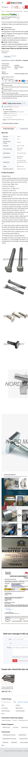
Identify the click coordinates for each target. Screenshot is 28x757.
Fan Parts (15, 727)
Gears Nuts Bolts (23, 738)
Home (3, 11)
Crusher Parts (24, 727)
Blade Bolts (14, 742)
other (3, 705)
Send (15, 660)
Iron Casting (4, 708)
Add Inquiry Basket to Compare (10, 123)
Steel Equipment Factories (9, 735)
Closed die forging (20, 711)
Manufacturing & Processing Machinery (14, 11)
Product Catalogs (23, 702)
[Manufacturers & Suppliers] (14, 2)
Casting (17, 705)
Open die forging (5, 711)
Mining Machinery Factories (9, 738)
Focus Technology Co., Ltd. (19, 750)
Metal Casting (19, 708)
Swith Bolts (5, 742)
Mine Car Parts (6, 727)
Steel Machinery (22, 735)
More (3, 745)
